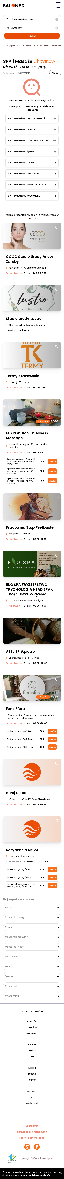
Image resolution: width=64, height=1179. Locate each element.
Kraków (32, 1050)
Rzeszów (32, 1021)
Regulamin (32, 1126)
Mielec (32, 1068)
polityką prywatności (39, 1175)
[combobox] (32, 19)
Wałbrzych (32, 1103)
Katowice (32, 1091)
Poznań (32, 1079)
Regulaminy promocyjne (32, 1132)
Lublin (32, 1056)
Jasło (32, 1097)
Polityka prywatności (32, 1137)
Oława (32, 1044)
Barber (27, 45)
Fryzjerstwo (13, 45)
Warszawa (32, 1033)
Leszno (32, 1074)
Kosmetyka (41, 45)
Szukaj (32, 35)
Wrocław (32, 1027)
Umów (52, 461)
